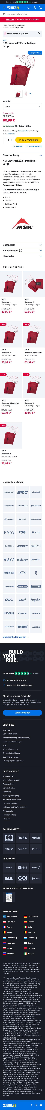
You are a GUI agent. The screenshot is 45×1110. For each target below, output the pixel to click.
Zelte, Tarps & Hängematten (14, 27)
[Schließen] (39, 33)
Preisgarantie (8, 811)
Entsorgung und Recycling (13, 761)
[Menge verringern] (5, 140)
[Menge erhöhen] (12, 140)
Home (5, 25)
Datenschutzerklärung (11, 753)
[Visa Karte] (22, 838)
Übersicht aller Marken (14, 637)
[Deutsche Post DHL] (9, 868)
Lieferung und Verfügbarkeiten (15, 807)
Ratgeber (6, 819)
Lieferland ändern (25, 989)
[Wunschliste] (28, 7)
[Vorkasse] (36, 849)
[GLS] (9, 878)
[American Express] (36, 838)
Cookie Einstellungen (11, 757)
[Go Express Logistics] (22, 878)
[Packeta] (36, 878)
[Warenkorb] (40, 7)
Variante (6, 101)
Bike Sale (10, 19)
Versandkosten (9, 788)
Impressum (7, 730)
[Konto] (34, 7)
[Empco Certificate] (9, 897)
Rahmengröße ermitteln (12, 799)
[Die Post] (36, 868)
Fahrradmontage (9, 815)
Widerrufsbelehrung (10, 749)
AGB (4, 745)
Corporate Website (10, 734)
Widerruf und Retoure (11, 780)
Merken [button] (19, 146)
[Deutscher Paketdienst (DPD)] (22, 868)
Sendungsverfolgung (11, 796)
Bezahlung (7, 792)
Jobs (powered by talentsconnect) (16, 738)
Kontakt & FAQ (8, 776)
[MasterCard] (9, 838)
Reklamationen (8, 784)
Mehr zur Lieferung (9, 1038)
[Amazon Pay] (22, 849)
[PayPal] (9, 849)
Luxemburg (11, 134)
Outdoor (12, 25)
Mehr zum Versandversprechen (23, 1057)
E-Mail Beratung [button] (35, 146)
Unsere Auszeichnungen (12, 741)
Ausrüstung (20, 25)
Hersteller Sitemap (10, 803)
